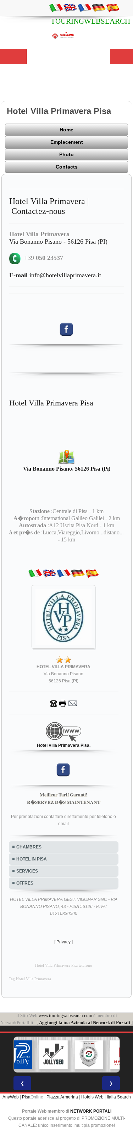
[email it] (56, 7)
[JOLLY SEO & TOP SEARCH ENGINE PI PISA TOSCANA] (53, 1054)
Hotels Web (92, 1097)
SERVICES (27, 871)
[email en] (70, 7)
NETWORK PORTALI (90, 1111)
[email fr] (84, 7)
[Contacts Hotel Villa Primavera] (63, 702)
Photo (66, 154)
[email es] (113, 7)
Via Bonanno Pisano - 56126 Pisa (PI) (58, 241)
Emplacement (66, 142)
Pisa (26, 1097)
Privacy (63, 941)
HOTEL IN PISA (31, 859)
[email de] (99, 7)
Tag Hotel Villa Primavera (30, 979)
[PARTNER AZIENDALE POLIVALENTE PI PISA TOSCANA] (18, 1054)
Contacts (67, 167)
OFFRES (24, 883)
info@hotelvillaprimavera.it (55, 275)
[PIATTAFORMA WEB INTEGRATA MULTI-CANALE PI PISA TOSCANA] (88, 1054)
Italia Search (119, 1097)
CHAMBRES (28, 847)
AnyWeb (10, 1097)
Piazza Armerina (62, 1097)
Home (66, 129)
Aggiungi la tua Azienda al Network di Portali (84, 1022)
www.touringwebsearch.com (65, 1015)
